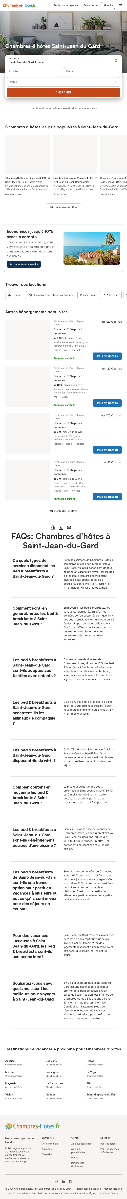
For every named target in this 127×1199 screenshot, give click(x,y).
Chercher (63, 92)
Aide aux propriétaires (78, 1150)
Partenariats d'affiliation (77, 1164)
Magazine (47, 1154)
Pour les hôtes (107, 1143)
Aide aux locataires (81, 1143)
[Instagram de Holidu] (57, 1181)
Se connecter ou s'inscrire (23, 264)
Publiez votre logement (66, 5)
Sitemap (67, 1193)
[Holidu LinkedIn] (63, 1181)
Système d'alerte (109, 1193)
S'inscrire (108, 5)
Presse (75, 1157)
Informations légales (86, 1193)
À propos (47, 1148)
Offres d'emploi (50, 1143)
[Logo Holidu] (19, 5)
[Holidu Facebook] (70, 1181)
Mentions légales (113, 1188)
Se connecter (91, 5)
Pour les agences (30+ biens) (109, 1150)
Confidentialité (27, 1193)
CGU (13, 1193)
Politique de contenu (49, 1193)
